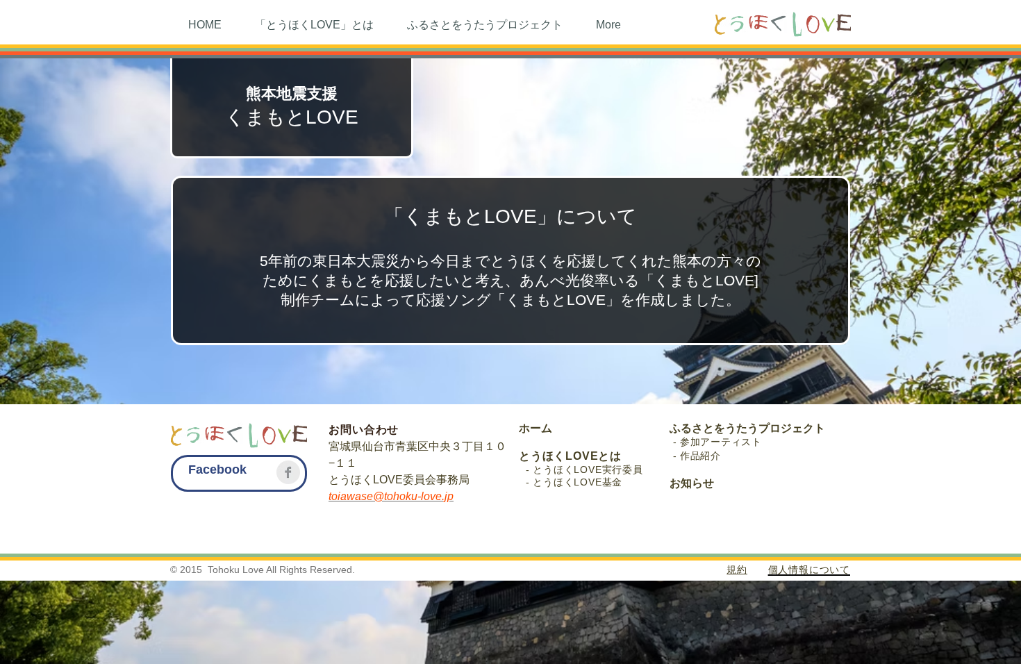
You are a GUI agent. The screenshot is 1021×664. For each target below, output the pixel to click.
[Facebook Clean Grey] (288, 472)
